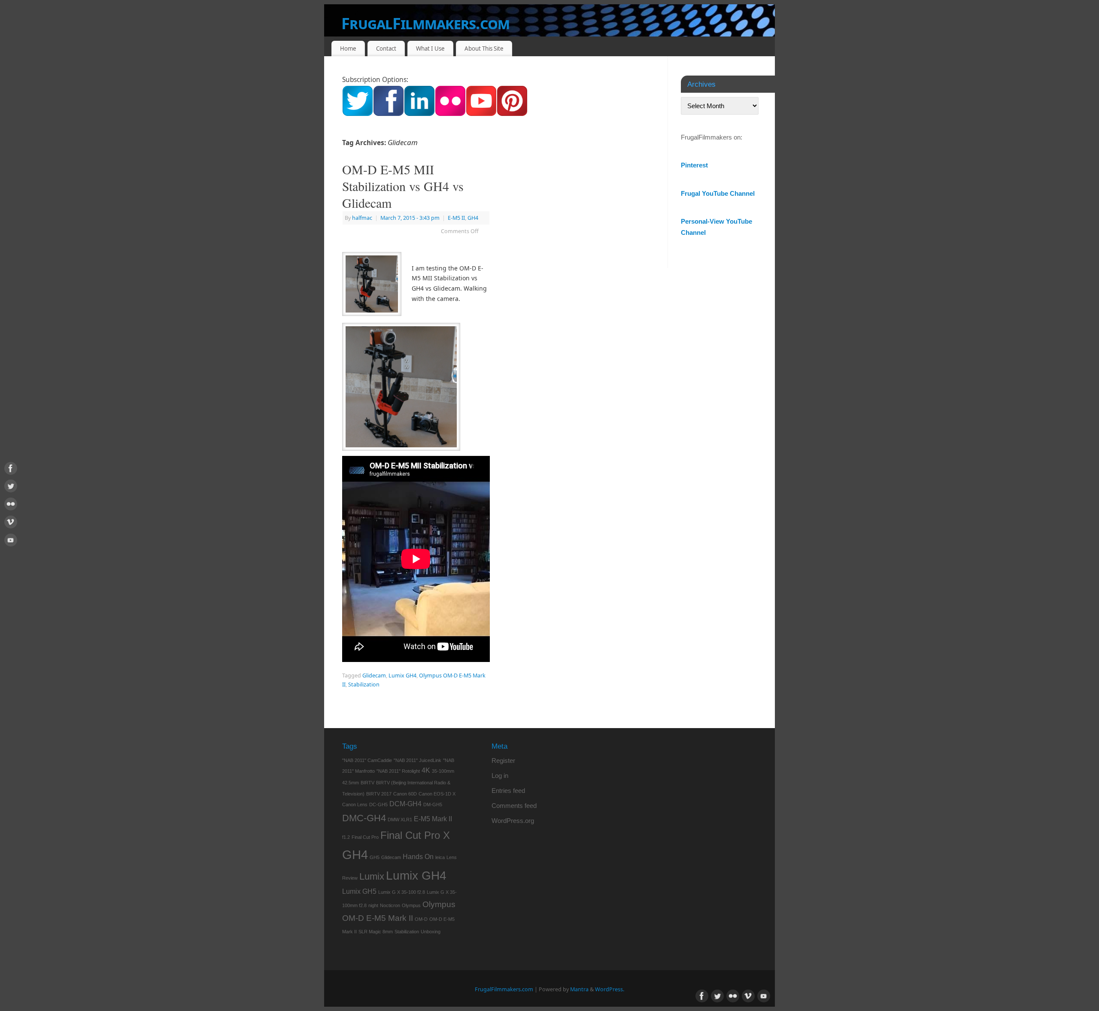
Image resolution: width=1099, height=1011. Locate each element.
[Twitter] (10, 487)
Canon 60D (405, 793)
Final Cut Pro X (415, 835)
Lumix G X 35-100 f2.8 (401, 892)
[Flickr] (10, 505)
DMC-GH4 (364, 818)
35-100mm (443, 771)
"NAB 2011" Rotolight (398, 771)
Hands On (418, 856)
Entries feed (508, 790)
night (373, 905)
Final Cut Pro (365, 837)
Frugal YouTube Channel (718, 193)
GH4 (473, 218)
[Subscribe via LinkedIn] (419, 114)
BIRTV (367, 782)
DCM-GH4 (405, 804)
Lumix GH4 (402, 675)
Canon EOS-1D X (437, 793)
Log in (500, 775)
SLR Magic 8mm (375, 931)
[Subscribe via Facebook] (388, 114)
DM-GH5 (432, 804)
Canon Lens (354, 804)
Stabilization (363, 684)
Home (348, 48)
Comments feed (514, 805)
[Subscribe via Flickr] (450, 114)
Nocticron (390, 905)
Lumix (371, 876)
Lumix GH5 (359, 891)
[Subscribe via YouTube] (481, 114)
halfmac (362, 218)
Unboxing (430, 931)
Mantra (579, 989)
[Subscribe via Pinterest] (512, 114)
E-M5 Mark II (433, 819)
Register (503, 760)
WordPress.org (513, 820)
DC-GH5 (378, 804)
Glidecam (374, 675)
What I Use (430, 48)
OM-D (421, 919)
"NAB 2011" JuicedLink (417, 760)
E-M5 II (456, 218)
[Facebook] (10, 470)
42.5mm (350, 782)
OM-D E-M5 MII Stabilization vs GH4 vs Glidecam (403, 186)
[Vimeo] (10, 523)
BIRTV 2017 (379, 793)
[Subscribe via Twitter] (357, 114)
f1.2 (346, 837)
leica (440, 857)
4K (426, 770)
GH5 (374, 857)
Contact (386, 48)
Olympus (411, 905)
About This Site (484, 48)
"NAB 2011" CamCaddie (367, 760)
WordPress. (609, 989)
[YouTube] (10, 542)
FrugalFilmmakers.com (425, 23)
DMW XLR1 (400, 819)
